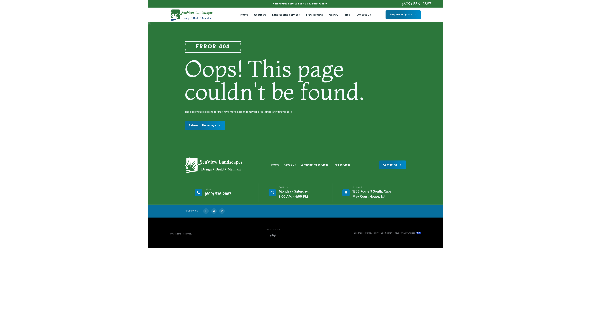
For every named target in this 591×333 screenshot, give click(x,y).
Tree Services (341, 165)
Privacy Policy (371, 233)
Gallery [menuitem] (333, 15)
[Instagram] (222, 211)
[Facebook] (206, 211)
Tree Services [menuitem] (314, 15)
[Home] (213, 165)
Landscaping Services (314, 165)
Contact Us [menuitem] (363, 15)
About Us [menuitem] (260, 15)
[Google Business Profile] (214, 211)
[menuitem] (358, 233)
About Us (290, 165)
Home (275, 165)
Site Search (386, 233)
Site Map (358, 233)
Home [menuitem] (244, 15)
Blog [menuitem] (347, 15)
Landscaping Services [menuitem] (286, 15)
